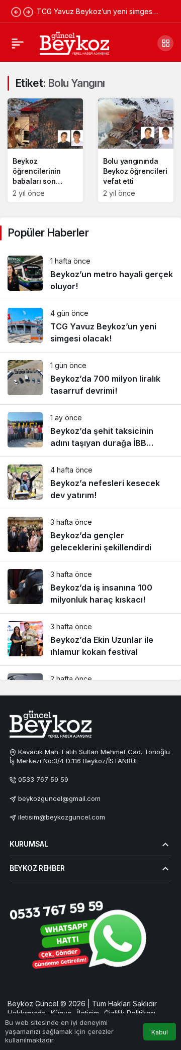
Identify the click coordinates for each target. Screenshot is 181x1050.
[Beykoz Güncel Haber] (74, 42)
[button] (165, 43)
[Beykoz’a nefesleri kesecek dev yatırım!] (90, 483)
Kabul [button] (159, 1032)
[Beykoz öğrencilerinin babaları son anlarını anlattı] (45, 150)
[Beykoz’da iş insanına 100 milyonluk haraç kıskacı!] (90, 587)
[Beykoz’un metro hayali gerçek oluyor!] (90, 274)
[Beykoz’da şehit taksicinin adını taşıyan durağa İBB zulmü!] (90, 430)
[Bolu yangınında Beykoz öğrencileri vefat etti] (135, 150)
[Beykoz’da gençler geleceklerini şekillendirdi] (90, 535)
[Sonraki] (28, 12)
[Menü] (18, 43)
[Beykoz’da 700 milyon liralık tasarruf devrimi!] (90, 378)
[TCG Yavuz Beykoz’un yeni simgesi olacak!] (90, 326)
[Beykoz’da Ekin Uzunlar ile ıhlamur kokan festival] (90, 639)
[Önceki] (16, 12)
